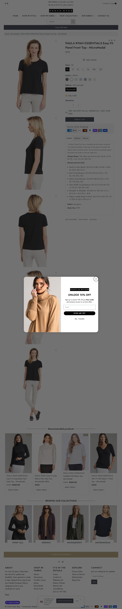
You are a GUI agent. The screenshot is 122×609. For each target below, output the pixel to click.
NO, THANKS (79, 319)
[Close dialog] (96, 279)
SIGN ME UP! (79, 313)
